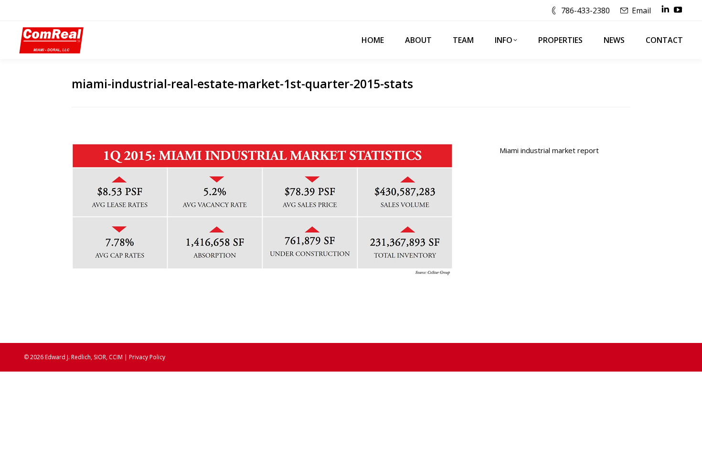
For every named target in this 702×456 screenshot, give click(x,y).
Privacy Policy (147, 357)
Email (641, 10)
